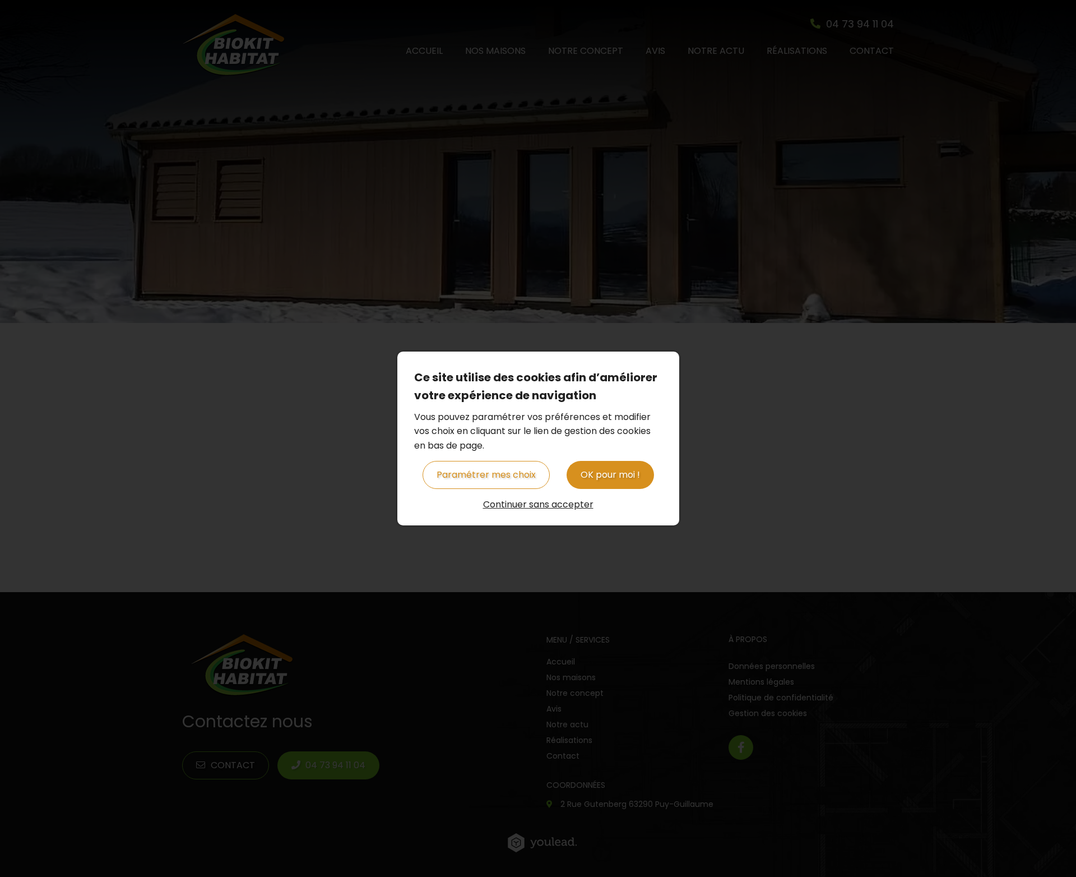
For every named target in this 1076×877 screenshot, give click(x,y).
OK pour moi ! (610, 474)
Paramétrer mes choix (486, 474)
